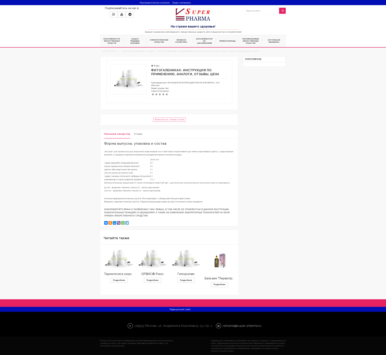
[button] (113, 14)
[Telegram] (127, 223)
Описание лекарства (117, 134)
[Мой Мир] (114, 223)
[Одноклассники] (110, 223)
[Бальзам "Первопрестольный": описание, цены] (219, 261)
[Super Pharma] (193, 14)
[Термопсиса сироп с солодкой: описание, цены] (119, 259)
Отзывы (138, 134)
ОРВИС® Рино (152, 274)
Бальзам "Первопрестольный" (227, 278)
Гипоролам (186, 274)
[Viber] (118, 223)
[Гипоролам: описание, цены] (186, 259)
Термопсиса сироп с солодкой (128, 274)
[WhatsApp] (123, 223)
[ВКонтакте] (106, 223)
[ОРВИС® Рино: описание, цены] (152, 259)
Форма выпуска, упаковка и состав (169, 120)
